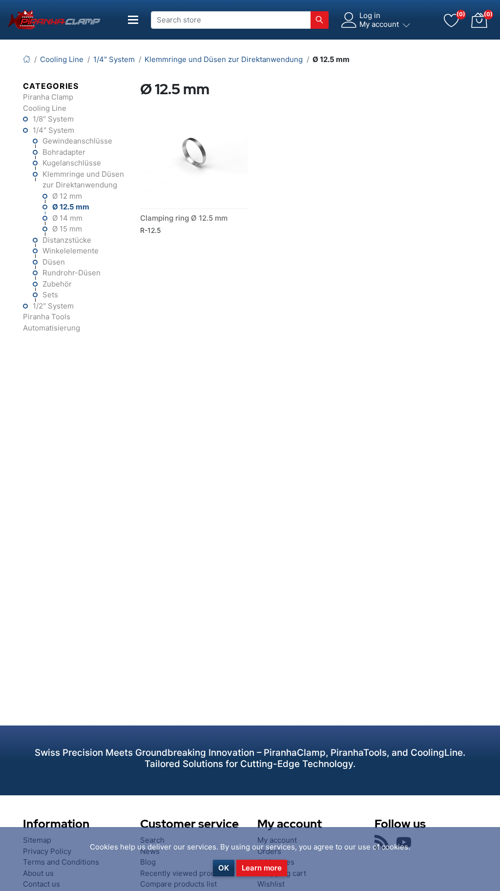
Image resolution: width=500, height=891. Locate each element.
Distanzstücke (66, 240)
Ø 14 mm (67, 218)
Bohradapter (63, 152)
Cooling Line (44, 108)
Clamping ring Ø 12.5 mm (184, 218)
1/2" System (53, 306)
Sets (50, 294)
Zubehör (57, 284)
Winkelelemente (70, 250)
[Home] (26, 59)
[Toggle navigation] (133, 19)
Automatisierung (51, 327)
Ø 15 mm (67, 228)
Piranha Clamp (48, 97)
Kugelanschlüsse (71, 162)
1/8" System (53, 119)
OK (223, 867)
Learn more (262, 867)
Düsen (53, 262)
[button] (479, 20)
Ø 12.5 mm (70, 206)
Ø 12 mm (67, 196)
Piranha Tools (46, 316)
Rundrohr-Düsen (71, 272)
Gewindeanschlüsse (77, 140)
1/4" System (53, 130)
